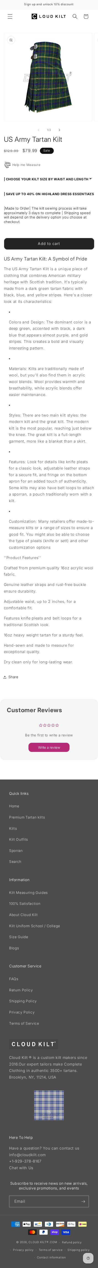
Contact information (51, 1257)
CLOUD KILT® (38, 1242)
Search (15, 861)
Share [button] (13, 677)
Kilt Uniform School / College (34, 926)
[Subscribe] (83, 1202)
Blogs (14, 948)
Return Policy (21, 990)
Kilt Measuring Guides (28, 892)
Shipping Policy (23, 1001)
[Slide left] (39, 130)
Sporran (16, 850)
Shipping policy (78, 1250)
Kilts (13, 828)
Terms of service (51, 1250)
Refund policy (72, 1242)
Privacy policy (23, 1250)
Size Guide (18, 937)
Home (14, 806)
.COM (53, 1242)
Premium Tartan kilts (27, 817)
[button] (10, 16)
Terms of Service (24, 1023)
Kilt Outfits (18, 839)
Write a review (49, 747)
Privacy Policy (22, 1012)
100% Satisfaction (24, 903)
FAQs (13, 979)
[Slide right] (59, 130)
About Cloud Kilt (23, 915)
